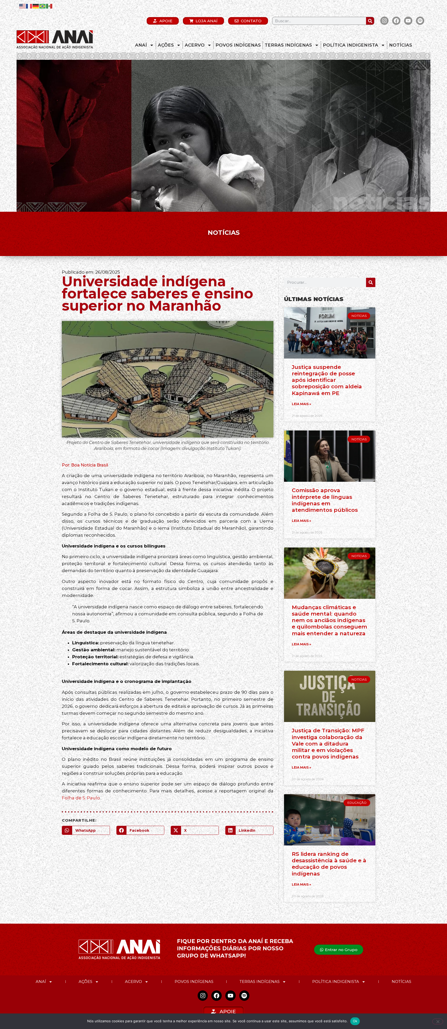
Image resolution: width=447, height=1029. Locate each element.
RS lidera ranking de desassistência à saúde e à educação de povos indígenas (329, 864)
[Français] (29, 5)
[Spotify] (420, 21)
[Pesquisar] (370, 21)
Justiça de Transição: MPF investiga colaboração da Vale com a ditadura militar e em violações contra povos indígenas (328, 743)
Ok (355, 1021)
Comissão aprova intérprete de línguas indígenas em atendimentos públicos (325, 500)
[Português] (42, 5)
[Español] (49, 5)
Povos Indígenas (238, 45)
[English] (22, 5)
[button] (86, 830)
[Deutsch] (36, 5)
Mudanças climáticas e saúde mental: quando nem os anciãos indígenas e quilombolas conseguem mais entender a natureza (329, 620)
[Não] (437, 1021)
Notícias (400, 45)
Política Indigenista (350, 45)
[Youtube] (408, 21)
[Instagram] (384, 21)
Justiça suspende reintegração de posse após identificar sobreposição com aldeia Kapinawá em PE (327, 380)
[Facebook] (396, 21)
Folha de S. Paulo (81, 797)
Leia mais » (301, 404)
